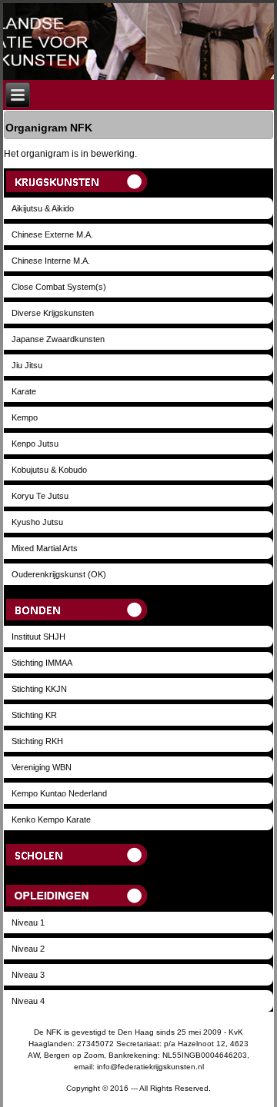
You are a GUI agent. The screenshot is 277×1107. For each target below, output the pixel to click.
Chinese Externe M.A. (52, 234)
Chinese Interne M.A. (51, 260)
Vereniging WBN (42, 767)
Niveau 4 (28, 1001)
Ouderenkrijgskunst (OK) (59, 574)
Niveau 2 (28, 948)
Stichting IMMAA (42, 662)
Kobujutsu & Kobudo (49, 469)
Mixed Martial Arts (45, 548)
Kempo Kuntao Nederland (59, 793)
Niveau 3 (28, 974)
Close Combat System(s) (59, 286)
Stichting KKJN (39, 688)
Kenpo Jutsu (35, 443)
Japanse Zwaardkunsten (58, 339)
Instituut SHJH (38, 636)
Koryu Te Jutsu (40, 495)
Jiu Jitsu (27, 365)
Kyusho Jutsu (37, 522)
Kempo (25, 417)
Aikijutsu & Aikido (43, 208)
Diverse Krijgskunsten (53, 312)
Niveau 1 (28, 922)
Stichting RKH (37, 741)
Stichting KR (34, 715)
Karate (24, 391)
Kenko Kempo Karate (51, 819)
